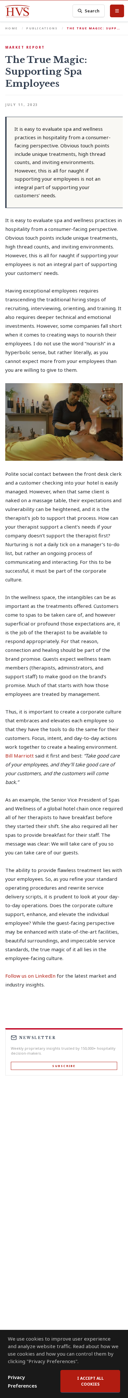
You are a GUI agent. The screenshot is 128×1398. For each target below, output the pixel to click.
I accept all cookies (90, 1381)
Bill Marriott (19, 755)
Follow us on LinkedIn (30, 975)
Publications (42, 28)
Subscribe (63, 1066)
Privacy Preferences (22, 1381)
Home (11, 28)
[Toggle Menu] (117, 11)
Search (92, 11)
